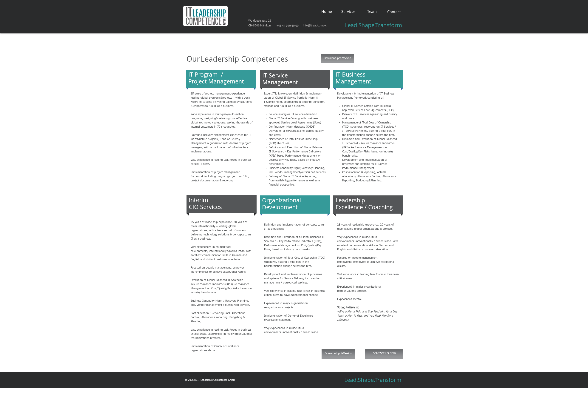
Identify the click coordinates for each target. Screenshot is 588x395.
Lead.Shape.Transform (373, 25)
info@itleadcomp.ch (315, 25)
